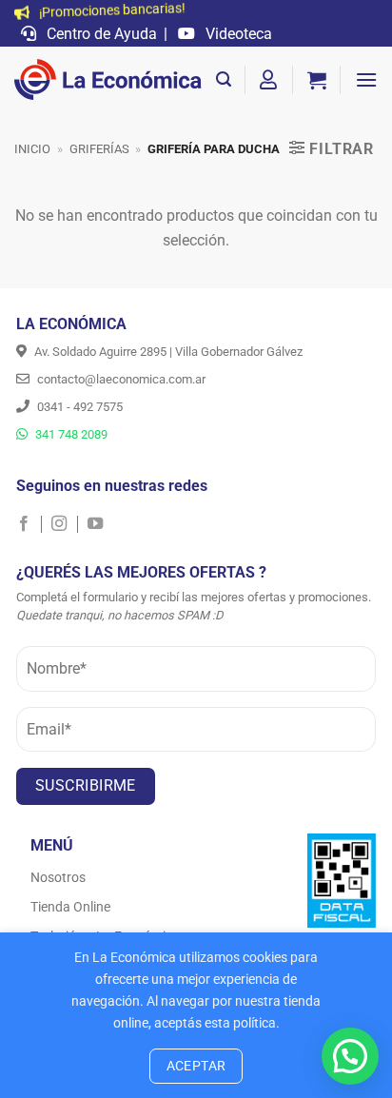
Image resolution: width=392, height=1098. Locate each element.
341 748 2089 (70, 434)
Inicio (32, 149)
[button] (223, 79)
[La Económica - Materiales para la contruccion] (108, 80)
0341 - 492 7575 (78, 407)
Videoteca (237, 34)
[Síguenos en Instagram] (64, 524)
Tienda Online (70, 906)
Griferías (99, 149)
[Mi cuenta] (269, 80)
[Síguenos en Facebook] (29, 524)
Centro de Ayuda (100, 34)
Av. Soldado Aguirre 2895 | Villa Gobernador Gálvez (167, 351)
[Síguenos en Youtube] (95, 524)
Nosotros (58, 877)
